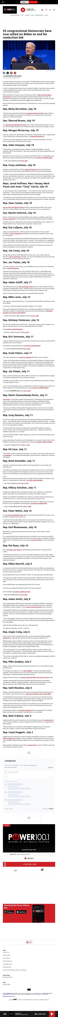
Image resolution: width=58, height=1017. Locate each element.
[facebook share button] (4, 73)
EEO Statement (7, 967)
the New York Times (14, 549)
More (46, 15)
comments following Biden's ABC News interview (34, 677)
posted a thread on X (31, 169)
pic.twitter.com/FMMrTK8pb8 (39, 387)
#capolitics (6, 312)
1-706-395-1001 (29, 864)
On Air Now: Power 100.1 (29, 849)
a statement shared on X (37, 136)
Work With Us (6, 958)
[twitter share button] (7, 73)
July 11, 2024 (26, 445)
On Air (22, 15)
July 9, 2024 (23, 594)
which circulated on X (9, 738)
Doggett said (31, 745)
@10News (50, 311)
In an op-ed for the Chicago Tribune (13, 207)
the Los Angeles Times (26, 286)
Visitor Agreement (47, 993)
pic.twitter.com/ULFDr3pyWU (13, 329)
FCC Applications (7, 964)
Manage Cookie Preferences (9, 996)
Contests (27, 15)
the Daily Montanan (13, 268)
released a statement (25, 710)
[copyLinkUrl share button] (15, 73)
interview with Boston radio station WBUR (38, 694)
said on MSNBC (27, 671)
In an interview (47, 720)
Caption (50, 68)
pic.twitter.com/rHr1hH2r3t (18, 312)
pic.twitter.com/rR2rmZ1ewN (21, 591)
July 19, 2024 (23, 160)
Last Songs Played (14, 15)
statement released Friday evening (15, 125)
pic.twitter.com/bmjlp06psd (32, 345)
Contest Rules (6, 955)
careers (38, 994)
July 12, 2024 (35, 315)
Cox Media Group (10, 993)
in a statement (7, 455)
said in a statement (14, 256)
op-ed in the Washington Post (14, 515)
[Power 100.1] (29, 2)
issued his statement (25, 357)
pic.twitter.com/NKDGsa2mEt (43, 157)
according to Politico (36, 540)
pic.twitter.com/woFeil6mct (35, 480)
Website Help (6, 984)
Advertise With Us (39, 15)
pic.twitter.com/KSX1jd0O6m (43, 442)
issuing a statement (8, 219)
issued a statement (15, 233)
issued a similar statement (33, 607)
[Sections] (3, 2)
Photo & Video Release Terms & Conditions (15, 970)
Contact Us (6, 952)
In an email (6, 399)
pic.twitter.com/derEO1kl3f (39, 503)
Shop (32, 15)
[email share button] (11, 73)
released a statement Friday (35, 113)
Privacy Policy (6, 994)
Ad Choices (28, 994)
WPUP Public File (7, 961)
